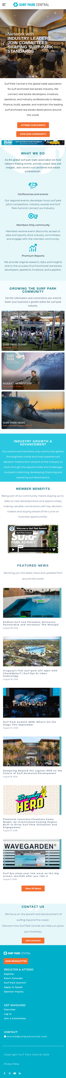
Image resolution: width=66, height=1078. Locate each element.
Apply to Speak (13, 987)
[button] (3, 44)
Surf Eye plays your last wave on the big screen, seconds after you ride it (31, 874)
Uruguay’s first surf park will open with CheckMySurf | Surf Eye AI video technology (30, 673)
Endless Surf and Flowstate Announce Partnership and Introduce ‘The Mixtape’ (31, 623)
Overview (10, 1009)
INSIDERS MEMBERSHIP (17, 383)
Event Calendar (13, 978)
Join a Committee (15, 1018)
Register (9, 974)
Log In (8, 1014)
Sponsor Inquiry (14, 991)
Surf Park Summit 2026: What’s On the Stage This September (29, 723)
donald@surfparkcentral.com (27, 1036)
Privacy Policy (11, 1064)
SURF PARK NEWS (14, 422)
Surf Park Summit (15, 982)
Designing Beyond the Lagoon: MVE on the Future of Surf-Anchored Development (32, 772)
